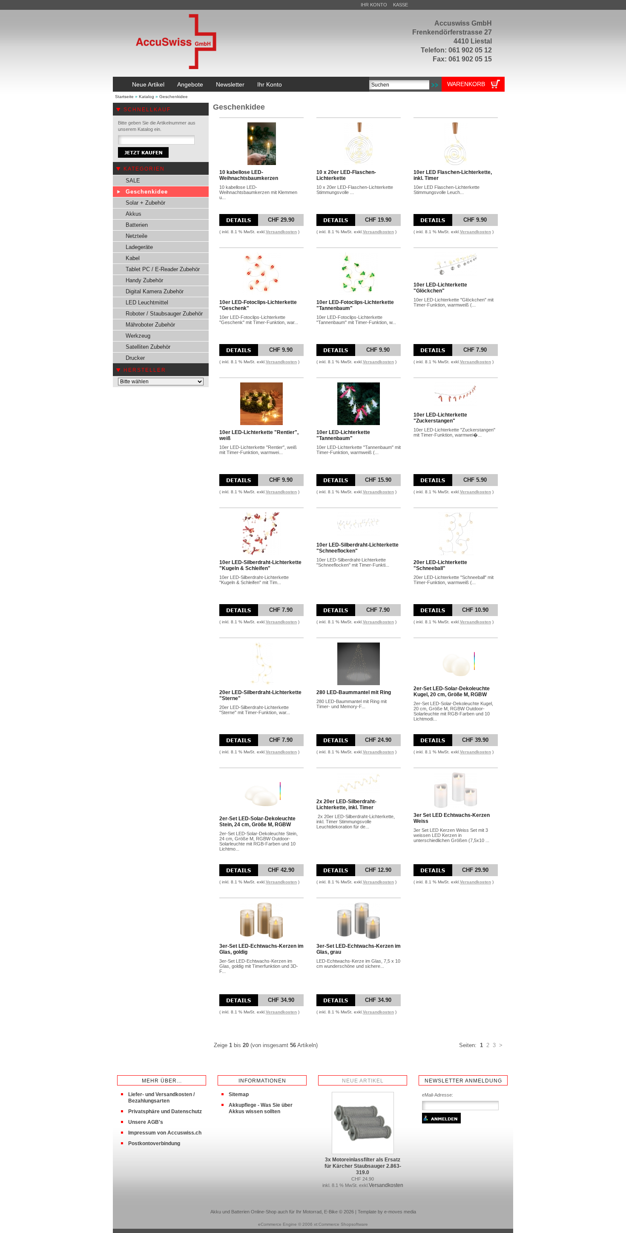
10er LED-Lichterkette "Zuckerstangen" (440, 418)
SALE (133, 180)
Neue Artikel (148, 84)
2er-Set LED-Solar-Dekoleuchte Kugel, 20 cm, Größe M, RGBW (452, 692)
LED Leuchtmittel (147, 302)
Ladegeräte (139, 247)
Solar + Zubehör (145, 203)
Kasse (400, 4)
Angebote (190, 84)
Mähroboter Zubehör (150, 324)
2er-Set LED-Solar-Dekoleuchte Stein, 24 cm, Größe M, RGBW (257, 822)
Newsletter (230, 84)
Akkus (133, 214)
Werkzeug (138, 336)
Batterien (137, 225)
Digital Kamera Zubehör (155, 291)
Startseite (124, 96)
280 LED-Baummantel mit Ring (353, 692)
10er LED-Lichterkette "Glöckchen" (440, 288)
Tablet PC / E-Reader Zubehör (163, 269)
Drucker (135, 358)
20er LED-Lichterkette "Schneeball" (440, 565)
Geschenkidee (173, 96)
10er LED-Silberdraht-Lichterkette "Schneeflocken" (357, 548)
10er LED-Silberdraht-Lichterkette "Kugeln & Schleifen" (260, 565)
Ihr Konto (374, 4)
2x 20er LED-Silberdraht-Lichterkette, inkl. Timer (346, 804)
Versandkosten (281, 231)
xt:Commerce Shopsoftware (341, 1224)
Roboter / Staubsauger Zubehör (164, 313)
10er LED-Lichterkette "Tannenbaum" (343, 435)
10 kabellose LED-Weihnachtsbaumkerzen (248, 175)
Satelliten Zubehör (148, 347)
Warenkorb (466, 84)
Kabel (133, 258)
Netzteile (136, 236)
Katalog (146, 96)
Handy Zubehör (144, 280)
